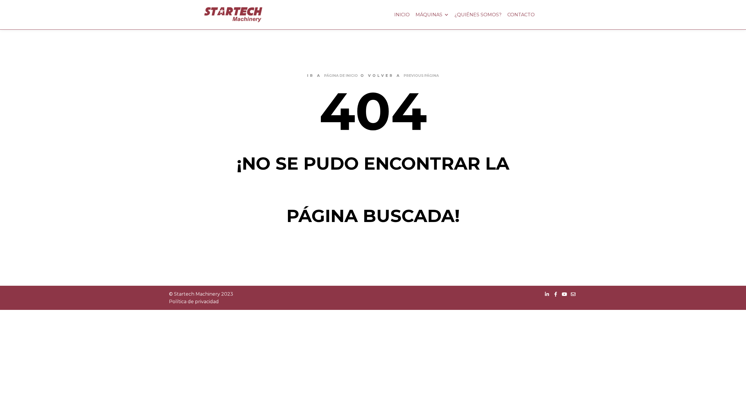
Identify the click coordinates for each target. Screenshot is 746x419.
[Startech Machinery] (233, 14)
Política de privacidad (194, 301)
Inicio (402, 14)
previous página (421, 75)
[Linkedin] (547, 294)
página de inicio (341, 75)
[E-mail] (573, 294)
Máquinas (429, 14)
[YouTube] (564, 294)
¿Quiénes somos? (478, 14)
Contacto (521, 14)
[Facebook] (556, 294)
